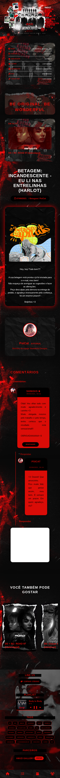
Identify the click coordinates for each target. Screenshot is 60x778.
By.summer (10, 737)
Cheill (40, 737)
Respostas (25, 454)
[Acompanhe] (37, 774)
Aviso (31, 728)
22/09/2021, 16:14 (36, 467)
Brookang (47, 732)
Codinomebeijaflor (23, 742)
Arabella (47, 723)
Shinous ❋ (33, 391)
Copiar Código (31, 681)
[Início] (7, 774)
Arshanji (12, 728)
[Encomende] (22, 774)
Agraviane (31, 723)
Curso (45, 742)
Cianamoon (10, 742)
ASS (15, 723)
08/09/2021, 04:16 (34, 394)
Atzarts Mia (22, 728)
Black (39, 732)
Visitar (41, 758)
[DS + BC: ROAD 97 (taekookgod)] (19, 651)
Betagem (34, 198)
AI (9, 723)
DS (52, 742)
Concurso (36, 742)
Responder (30, 444)
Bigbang (20, 732)
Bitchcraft (29, 732)
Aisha (39, 723)
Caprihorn (20, 737)
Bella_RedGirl (46, 728)
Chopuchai (49, 737)
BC (37, 728)
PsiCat (43, 198)
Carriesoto (31, 737)
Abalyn (22, 723)
